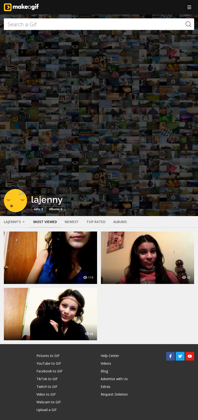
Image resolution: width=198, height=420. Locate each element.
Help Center (110, 355)
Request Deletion (114, 394)
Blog (104, 371)
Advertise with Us (114, 379)
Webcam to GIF (48, 402)
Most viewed (45, 221)
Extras (105, 386)
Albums (120, 221)
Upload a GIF (46, 409)
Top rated (96, 221)
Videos (106, 363)
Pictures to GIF (48, 355)
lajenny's (13, 221)
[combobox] (99, 24)
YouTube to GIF (48, 363)
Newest (72, 221)
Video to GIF (46, 394)
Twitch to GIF (46, 386)
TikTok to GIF (47, 379)
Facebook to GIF (49, 371)
